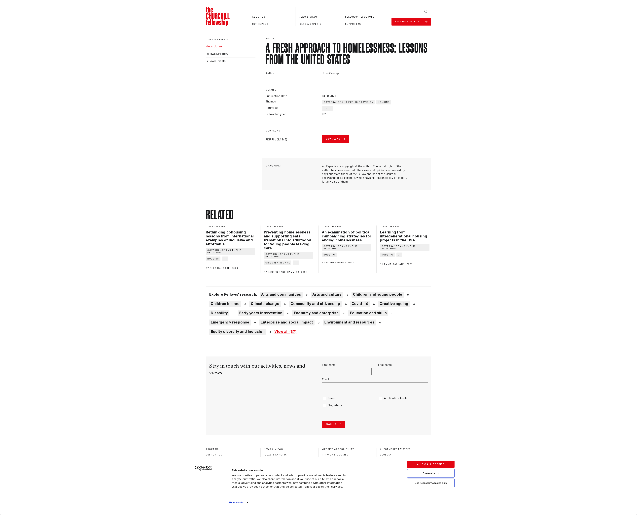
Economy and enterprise (316, 313)
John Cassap (330, 73)
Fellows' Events (216, 61)
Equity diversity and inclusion (238, 331)
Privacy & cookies (335, 455)
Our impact (260, 24)
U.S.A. (327, 108)
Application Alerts (396, 398)
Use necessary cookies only (431, 483)
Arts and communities (281, 294)
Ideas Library (214, 46)
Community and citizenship (315, 304)
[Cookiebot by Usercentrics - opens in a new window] (203, 468)
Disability (219, 313)
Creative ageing (394, 304)
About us (258, 17)
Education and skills (368, 313)
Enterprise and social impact (287, 322)
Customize (429, 473)
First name (329, 365)
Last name (385, 365)
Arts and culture (327, 294)
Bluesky (386, 455)
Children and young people (377, 294)
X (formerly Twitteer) (396, 449)
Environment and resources (349, 322)
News (331, 398)
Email (325, 379)
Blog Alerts (335, 405)
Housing (384, 102)
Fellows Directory (217, 54)
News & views (308, 17)
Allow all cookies (431, 464)
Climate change (265, 304)
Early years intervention (261, 313)
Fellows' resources (360, 17)
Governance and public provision (348, 102)
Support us (353, 24)
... (225, 259)
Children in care (277, 263)
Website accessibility (338, 449)
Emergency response (230, 322)
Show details (236, 502)
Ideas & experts (310, 24)
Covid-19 (360, 304)
